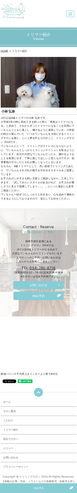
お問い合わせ (10, 457)
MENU (70, 14)
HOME (4, 50)
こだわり (8, 420)
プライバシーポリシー (15, 466)
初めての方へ (10, 438)
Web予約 (38, 488)
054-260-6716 (42, 268)
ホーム (7, 401)
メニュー (8, 448)
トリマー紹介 (10, 429)
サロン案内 (9, 411)
